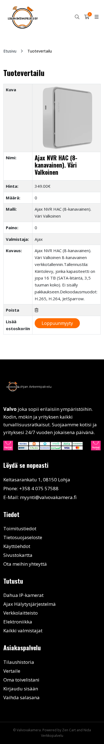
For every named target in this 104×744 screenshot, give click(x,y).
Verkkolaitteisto (20, 612)
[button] (77, 17)
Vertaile (11, 671)
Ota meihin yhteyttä (25, 564)
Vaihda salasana (21, 697)
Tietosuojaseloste (22, 537)
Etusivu (9, 51)
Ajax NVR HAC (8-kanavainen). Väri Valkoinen (56, 165)
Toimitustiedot (19, 528)
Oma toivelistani (21, 679)
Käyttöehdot (16, 546)
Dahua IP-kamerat (23, 595)
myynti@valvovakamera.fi (48, 497)
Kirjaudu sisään (20, 688)
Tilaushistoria (18, 662)
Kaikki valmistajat (22, 630)
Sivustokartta (17, 555)
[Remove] (36, 310)
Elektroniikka (17, 621)
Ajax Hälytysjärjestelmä (29, 604)
